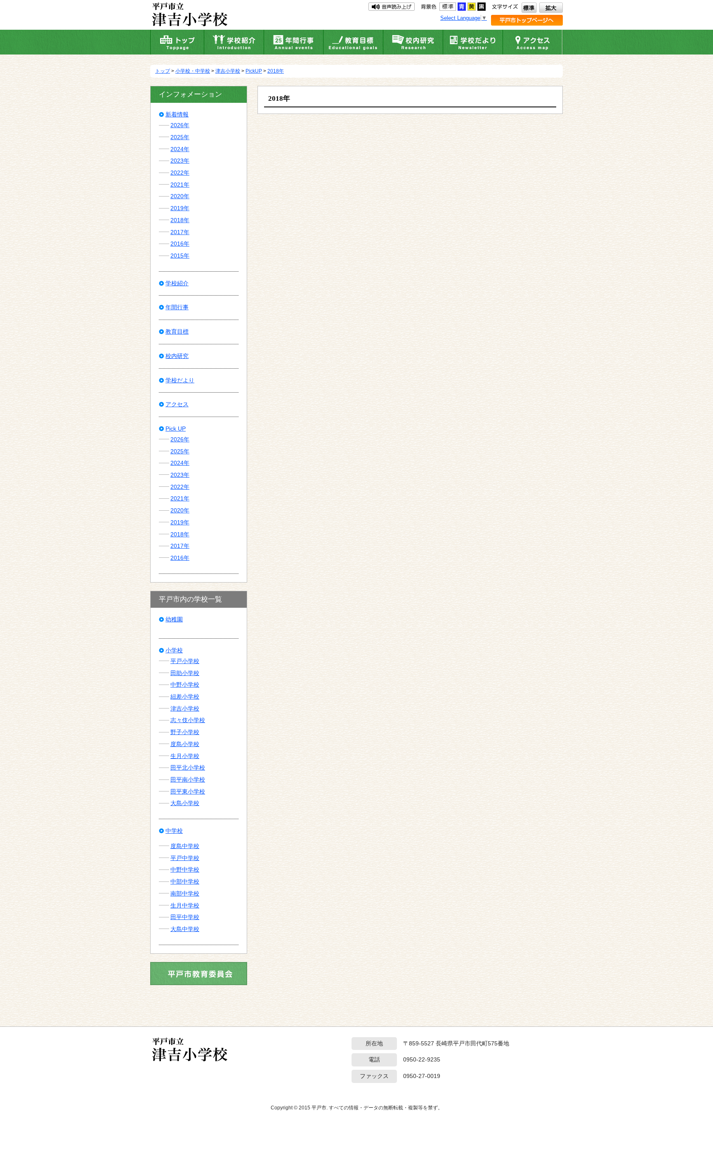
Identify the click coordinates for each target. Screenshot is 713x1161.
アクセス (177, 404)
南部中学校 (184, 893)
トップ (162, 71)
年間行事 (177, 307)
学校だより (179, 380)
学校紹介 (177, 283)
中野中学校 (184, 869)
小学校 (174, 650)
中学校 (174, 830)
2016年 (179, 243)
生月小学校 (184, 756)
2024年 (179, 149)
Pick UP (175, 428)
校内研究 (177, 356)
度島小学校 (184, 744)
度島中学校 (184, 846)
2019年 (179, 208)
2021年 (179, 184)
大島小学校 (184, 803)
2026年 (179, 125)
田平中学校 (184, 917)
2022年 (179, 172)
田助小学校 (184, 673)
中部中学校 (184, 881)
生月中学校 (184, 905)
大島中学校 (184, 929)
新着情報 (177, 114)
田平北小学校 (187, 767)
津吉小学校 (227, 71)
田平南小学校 (187, 779)
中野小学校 (184, 684)
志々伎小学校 (187, 720)
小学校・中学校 (192, 71)
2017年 (179, 232)
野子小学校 (184, 732)
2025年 (179, 137)
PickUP (254, 71)
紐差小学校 (184, 696)
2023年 (179, 160)
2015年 (179, 255)
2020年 (179, 196)
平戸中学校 (184, 858)
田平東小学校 (187, 791)
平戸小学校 (184, 661)
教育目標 (177, 331)
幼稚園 (174, 619)
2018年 (275, 71)
